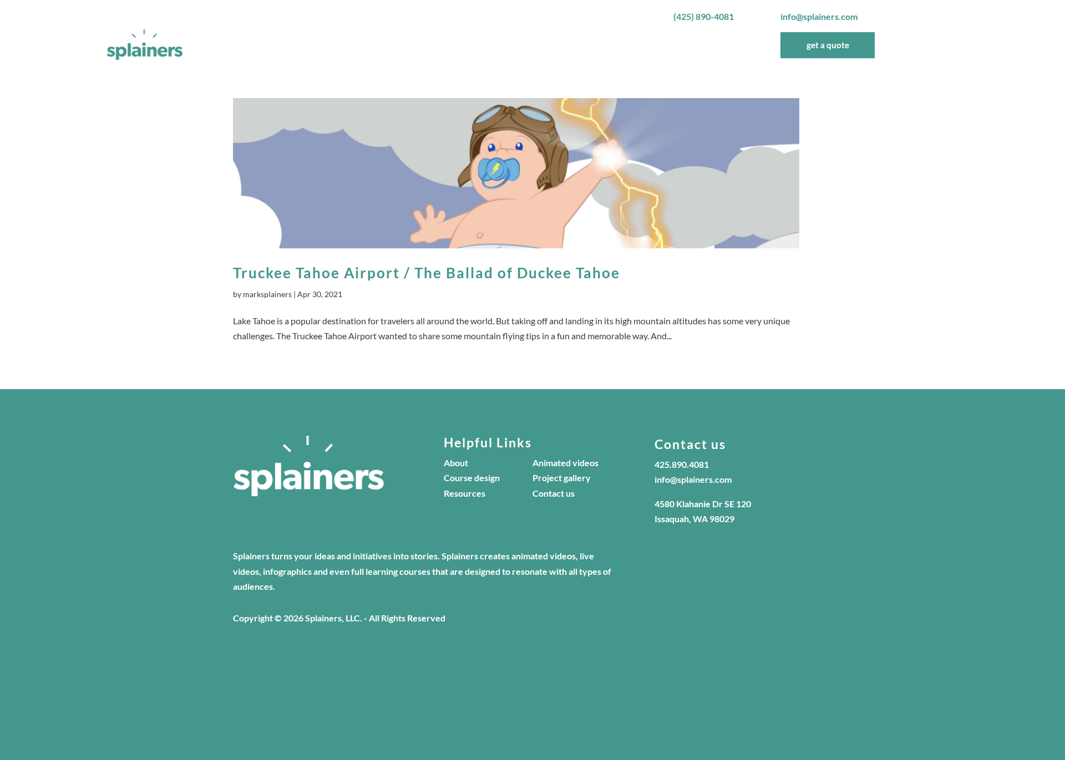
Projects (621, 45)
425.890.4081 (682, 464)
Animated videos (565, 462)
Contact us (553, 493)
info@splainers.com (819, 16)
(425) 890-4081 (703, 16)
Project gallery (561, 477)
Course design (472, 477)
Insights (718, 45)
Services (664, 45)
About (581, 45)
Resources (464, 493)
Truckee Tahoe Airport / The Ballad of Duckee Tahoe (426, 273)
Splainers (540, 45)
